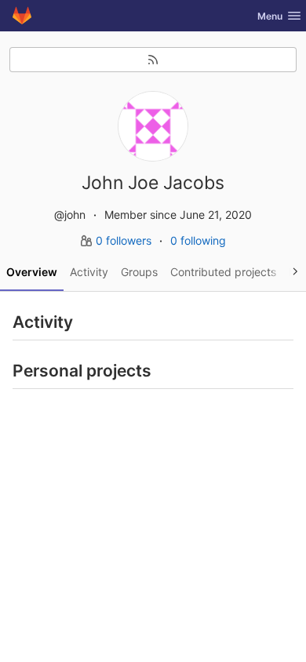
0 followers (125, 240)
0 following (198, 240)
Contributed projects (223, 271)
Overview (31, 271)
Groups (139, 271)
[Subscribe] (153, 59)
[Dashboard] (22, 15)
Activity (89, 271)
